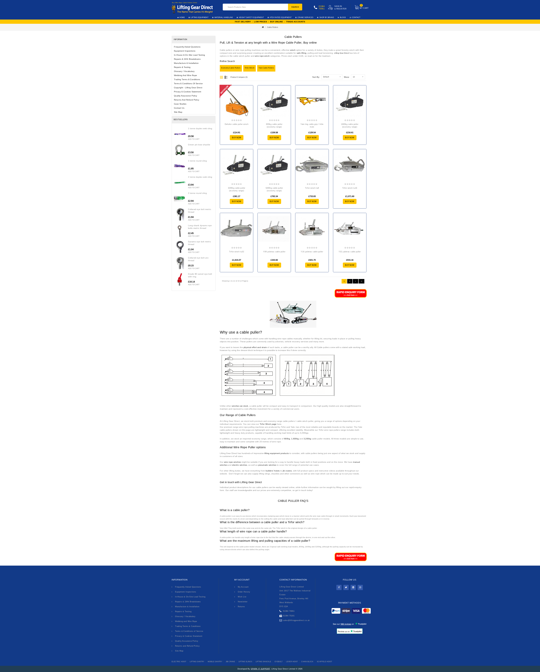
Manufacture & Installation (186, 63)
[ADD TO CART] (224, 102)
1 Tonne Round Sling (197, 161)
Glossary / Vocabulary (184, 71)
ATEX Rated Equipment (281, 17)
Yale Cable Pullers (266, 68)
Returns (241, 607)
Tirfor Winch (250, 68)
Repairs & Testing (182, 67)
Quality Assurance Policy (185, 96)
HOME (182, 17)
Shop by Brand (326, 17)
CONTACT (356, 17)
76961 (322, 8)
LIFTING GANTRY (197, 662)
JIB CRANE (230, 662)
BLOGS (343, 17)
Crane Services (305, 17)
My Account (243, 587)
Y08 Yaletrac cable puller (274, 252)
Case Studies (180, 104)
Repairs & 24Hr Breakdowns (187, 59)
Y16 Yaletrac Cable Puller (312, 252)
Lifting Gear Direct (341, 53)
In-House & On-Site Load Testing (189, 55)
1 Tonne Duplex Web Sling (200, 128)
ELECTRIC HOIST (179, 662)
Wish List (242, 597)
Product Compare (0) (239, 77)
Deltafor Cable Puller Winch (236, 124)
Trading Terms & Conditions (187, 79)
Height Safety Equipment (251, 17)
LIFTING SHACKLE (263, 662)
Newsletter (243, 602)
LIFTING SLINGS (245, 662)
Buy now (236, 137)
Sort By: (316, 77)
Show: (347, 77)
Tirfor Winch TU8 (312, 188)
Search (295, 7)
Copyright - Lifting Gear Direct (188, 87)
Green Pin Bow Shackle (199, 145)
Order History (244, 592)
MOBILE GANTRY (215, 662)
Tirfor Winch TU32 (236, 252)
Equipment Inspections (184, 51)
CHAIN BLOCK (307, 662)
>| (361, 281)
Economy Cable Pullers (230, 68)
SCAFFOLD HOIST (324, 662)
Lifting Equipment (199, 17)
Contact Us (179, 108)
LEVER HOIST (292, 662)
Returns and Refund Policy (186, 100)
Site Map (178, 112)
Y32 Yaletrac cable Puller (350, 252)
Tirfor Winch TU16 (349, 188)
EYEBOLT (279, 662)
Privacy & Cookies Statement (187, 92)
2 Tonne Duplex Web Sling (200, 177)
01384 (322, 6)
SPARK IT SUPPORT (260, 669)
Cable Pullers (272, 27)
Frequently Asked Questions (187, 47)
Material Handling (223, 17)
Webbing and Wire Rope (185, 75)
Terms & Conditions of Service (188, 83)
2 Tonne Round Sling (197, 193)
